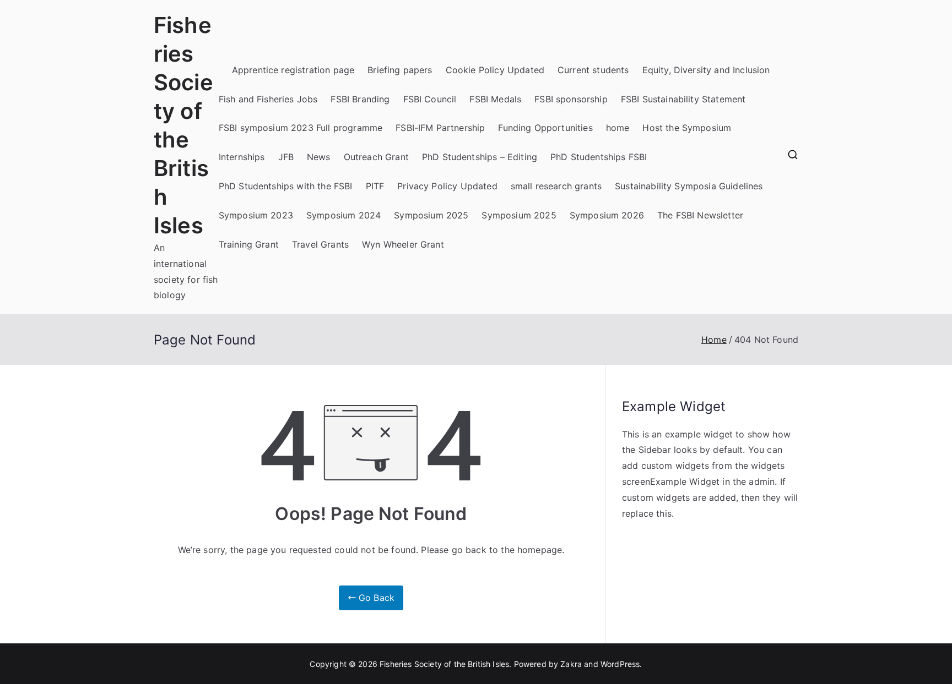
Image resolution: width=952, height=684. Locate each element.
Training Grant (249, 244)
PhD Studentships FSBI (598, 156)
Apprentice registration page (293, 69)
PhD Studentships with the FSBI (286, 185)
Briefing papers (399, 69)
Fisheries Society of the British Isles (444, 664)
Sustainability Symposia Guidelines (688, 185)
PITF (375, 185)
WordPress (620, 664)
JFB (286, 156)
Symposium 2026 (607, 215)
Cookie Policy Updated (495, 69)
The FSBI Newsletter (700, 215)
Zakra (571, 664)
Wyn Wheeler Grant (403, 244)
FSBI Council (430, 99)
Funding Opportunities (545, 127)
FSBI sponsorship (571, 99)
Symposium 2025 (431, 215)
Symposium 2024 (343, 215)
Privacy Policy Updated (447, 185)
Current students (593, 69)
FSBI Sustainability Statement (683, 99)
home (618, 127)
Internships (242, 156)
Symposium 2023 (256, 215)
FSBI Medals (495, 99)
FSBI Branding (360, 99)
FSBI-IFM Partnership (440, 127)
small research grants (556, 185)
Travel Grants (320, 244)
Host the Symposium (686, 127)
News (319, 156)
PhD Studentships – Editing (479, 156)
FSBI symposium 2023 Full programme (300, 127)
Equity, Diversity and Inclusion (706, 69)
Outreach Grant (376, 156)
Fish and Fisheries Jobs (268, 99)
